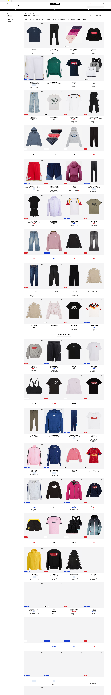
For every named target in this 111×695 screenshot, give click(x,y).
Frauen (8, 3)
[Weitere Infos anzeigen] (34, 53)
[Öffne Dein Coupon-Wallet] (90, 3)
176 (33, 13)
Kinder (18, 3)
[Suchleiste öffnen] (87, 7)
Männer (13, 3)
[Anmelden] (93, 3)
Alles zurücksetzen (83, 19)
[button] (90, 15)
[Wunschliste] (100, 3)
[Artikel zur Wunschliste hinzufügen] (42, 24)
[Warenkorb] (103, 3)
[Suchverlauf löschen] (103, 7)
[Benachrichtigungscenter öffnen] (96, 4)
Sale (31, 19)
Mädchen (29, 13)
